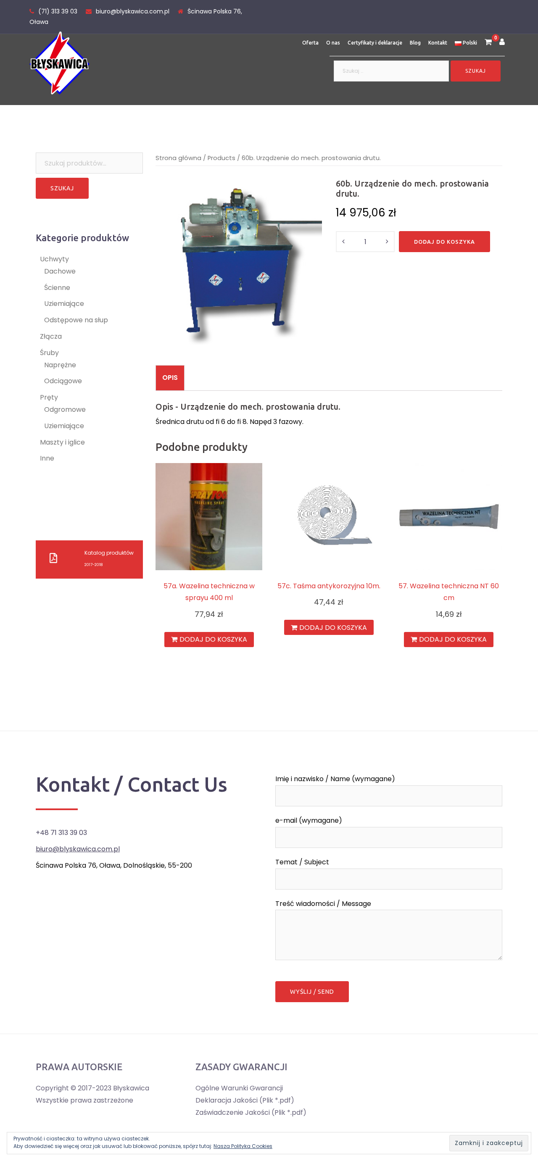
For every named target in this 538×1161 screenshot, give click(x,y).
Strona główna (178, 158)
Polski (469, 42)
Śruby (49, 353)
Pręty (49, 397)
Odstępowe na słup (76, 320)
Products (221, 158)
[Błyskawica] (59, 62)
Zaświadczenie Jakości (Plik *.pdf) (250, 1112)
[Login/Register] (502, 42)
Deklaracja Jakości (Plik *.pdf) (244, 1100)
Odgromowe (65, 409)
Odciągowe (63, 381)
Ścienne (57, 287)
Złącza (51, 336)
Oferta (310, 42)
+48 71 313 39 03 (61, 832)
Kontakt (437, 42)
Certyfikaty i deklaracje (375, 42)
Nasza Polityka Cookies (243, 1146)
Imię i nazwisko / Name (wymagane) (335, 779)
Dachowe (60, 271)
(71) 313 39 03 (57, 11)
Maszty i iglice (62, 442)
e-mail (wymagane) (308, 820)
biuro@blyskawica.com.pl (132, 11)
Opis (170, 377)
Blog (415, 42)
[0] (488, 42)
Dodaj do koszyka (444, 242)
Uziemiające (64, 303)
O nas (333, 42)
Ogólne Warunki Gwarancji (239, 1088)
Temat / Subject (302, 862)
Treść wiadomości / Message (323, 903)
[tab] (170, 377)
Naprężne (60, 365)
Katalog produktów (109, 552)
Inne (47, 458)
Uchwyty (54, 259)
